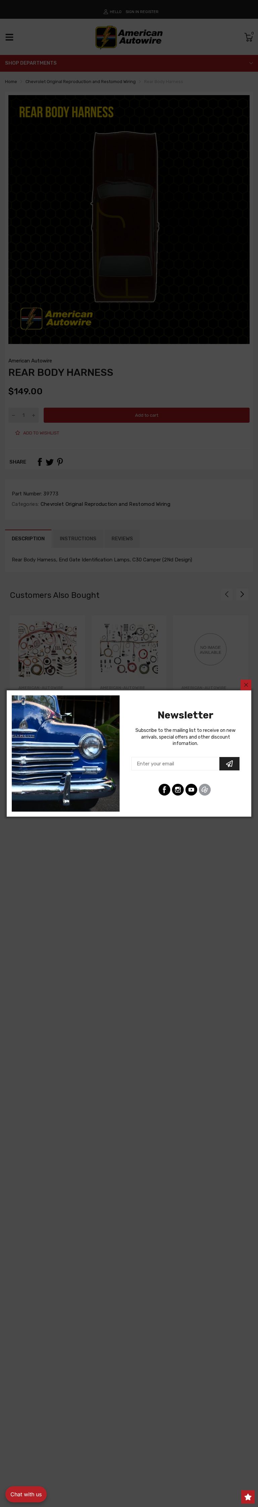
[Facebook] (164, 790)
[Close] (246, 685)
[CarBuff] (205, 790)
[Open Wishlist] (248, 1497)
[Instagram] (178, 790)
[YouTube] (191, 790)
